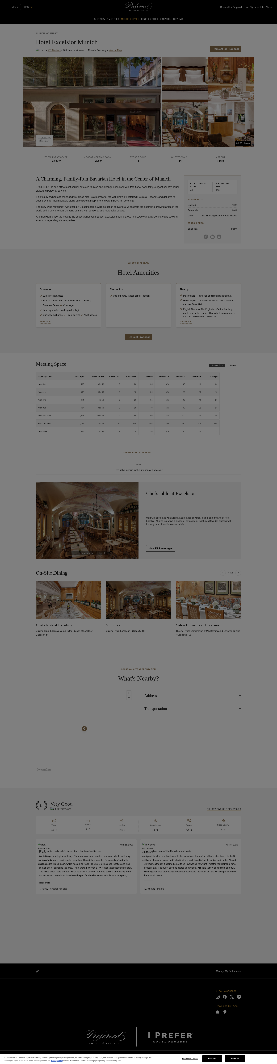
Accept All (235, 1058)
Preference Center (190, 1058)
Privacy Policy (57, 1060)
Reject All (212, 1058)
